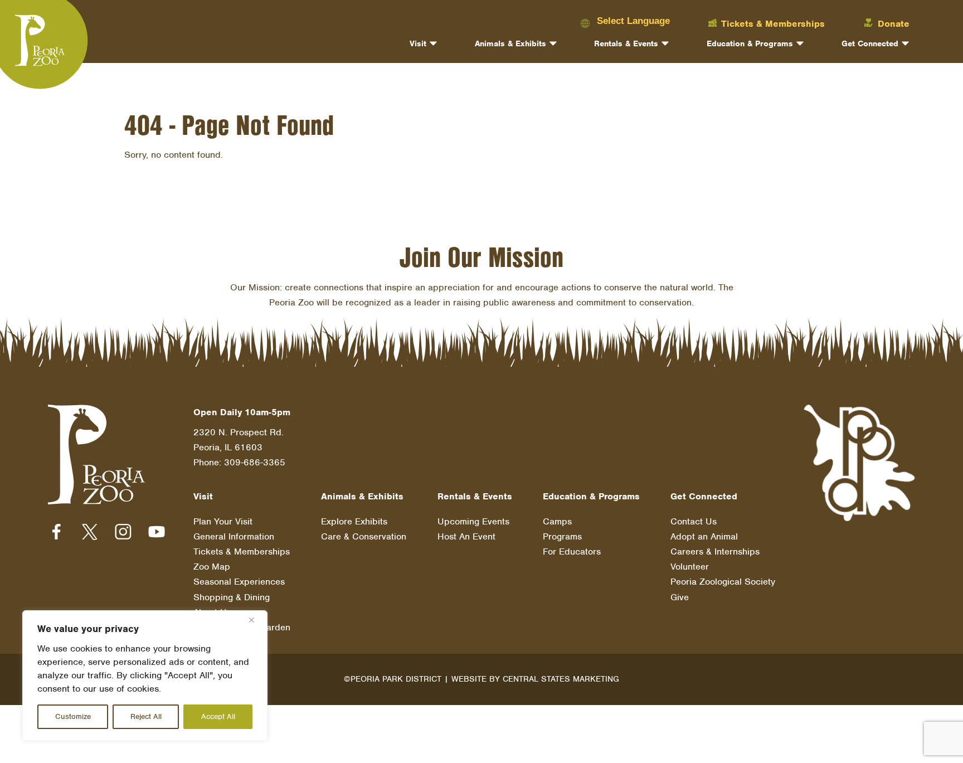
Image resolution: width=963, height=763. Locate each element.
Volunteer (689, 566)
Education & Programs (750, 43)
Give (679, 597)
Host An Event (466, 536)
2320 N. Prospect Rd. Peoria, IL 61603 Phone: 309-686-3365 (239, 447)
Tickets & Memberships (241, 551)
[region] (145, 675)
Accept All (218, 716)
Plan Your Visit (222, 521)
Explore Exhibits (354, 521)
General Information (233, 536)
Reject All (146, 716)
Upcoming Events (473, 521)
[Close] (255, 619)
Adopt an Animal (704, 536)
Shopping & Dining (231, 597)
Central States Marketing (561, 679)
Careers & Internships (715, 551)
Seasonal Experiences (239, 581)
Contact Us (693, 521)
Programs (562, 536)
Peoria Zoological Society (722, 581)
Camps (557, 521)
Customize (73, 716)
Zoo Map (211, 566)
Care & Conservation (363, 536)
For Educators (572, 551)
